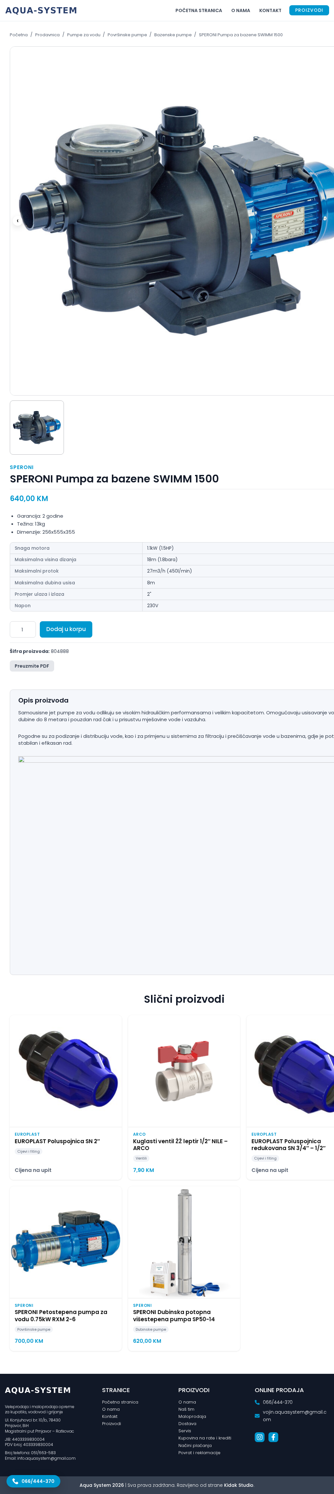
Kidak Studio (238, 1485)
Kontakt (270, 10)
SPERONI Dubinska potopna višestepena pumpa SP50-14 (174, 1315)
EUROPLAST (27, 1134)
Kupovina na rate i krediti (204, 1438)
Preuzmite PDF (32, 666)
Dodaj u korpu (66, 629)
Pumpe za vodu (84, 35)
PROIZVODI (309, 10)
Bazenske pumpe (173, 35)
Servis (184, 1431)
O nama (240, 10)
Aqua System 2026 (102, 1485)
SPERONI (22, 467)
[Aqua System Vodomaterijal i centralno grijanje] (42, 10)
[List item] (260, 1437)
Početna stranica (198, 10)
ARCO (139, 1134)
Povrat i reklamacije (199, 1453)
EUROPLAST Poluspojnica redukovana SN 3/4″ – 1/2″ (288, 1144)
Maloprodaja (192, 1416)
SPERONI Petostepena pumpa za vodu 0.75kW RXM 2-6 (61, 1315)
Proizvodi (111, 1424)
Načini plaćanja (195, 1445)
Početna (19, 35)
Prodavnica (47, 35)
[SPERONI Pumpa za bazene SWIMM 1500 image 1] (37, 427)
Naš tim (186, 1409)
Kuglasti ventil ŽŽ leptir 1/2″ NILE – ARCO (180, 1144)
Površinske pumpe (128, 35)
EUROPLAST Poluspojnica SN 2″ (57, 1141)
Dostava (187, 1424)
